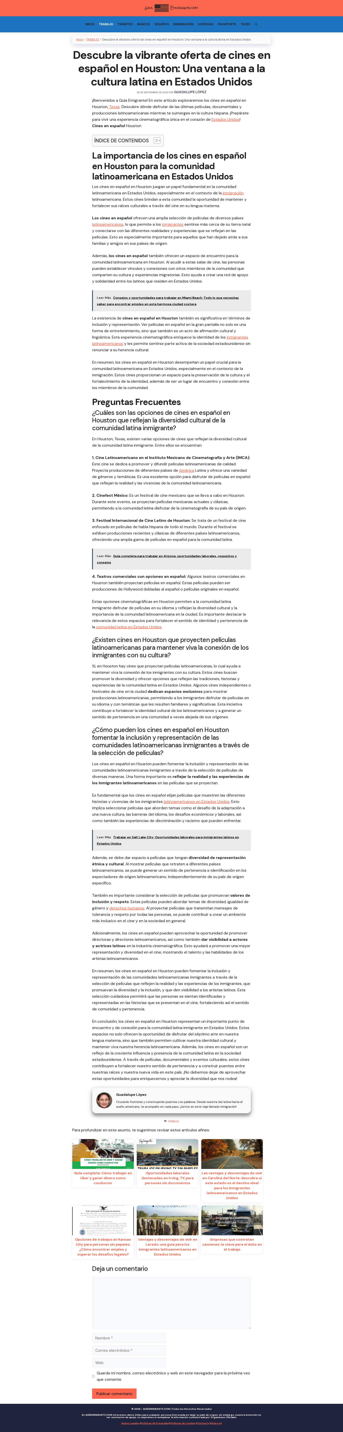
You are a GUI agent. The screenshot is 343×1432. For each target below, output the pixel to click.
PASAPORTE (227, 24)
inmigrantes (172, 224)
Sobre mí (216, 1423)
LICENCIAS (206, 24)
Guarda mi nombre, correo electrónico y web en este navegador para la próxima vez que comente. (173, 1376)
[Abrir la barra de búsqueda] (256, 24)
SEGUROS (161, 24)
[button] (155, 140)
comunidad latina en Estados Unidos (129, 626)
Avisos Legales (130, 1423)
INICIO (89, 24)
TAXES (245, 24)
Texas (114, 106)
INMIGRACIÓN (183, 24)
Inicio (79, 39)
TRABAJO (106, 24)
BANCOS (143, 24)
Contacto (203, 1423)
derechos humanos (126, 908)
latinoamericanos (107, 224)
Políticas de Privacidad (155, 1423)
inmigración (233, 193)
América (186, 470)
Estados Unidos (226, 119)
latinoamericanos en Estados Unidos (196, 801)
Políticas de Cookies (183, 1423)
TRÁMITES (125, 24)
